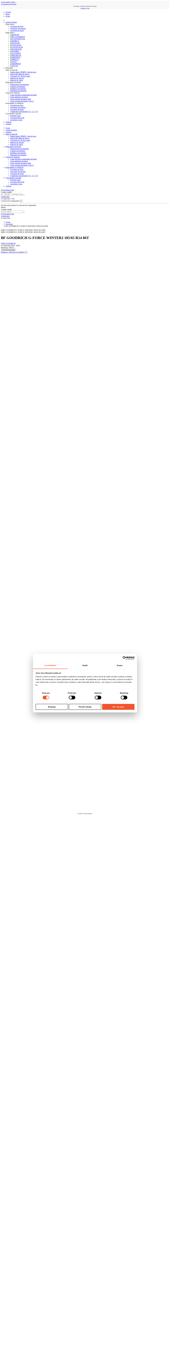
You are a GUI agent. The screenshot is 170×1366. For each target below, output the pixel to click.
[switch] (72, 697)
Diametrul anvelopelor (18, 91)
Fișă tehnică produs (8, 250)
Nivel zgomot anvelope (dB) (20, 99)
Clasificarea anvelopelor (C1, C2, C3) (24, 112)
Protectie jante (15, 116)
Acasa (8, 16)
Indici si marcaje (11, 134)
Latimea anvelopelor (17, 87)
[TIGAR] (14, 66)
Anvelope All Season (18, 28)
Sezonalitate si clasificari (14, 167)
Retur (8, 14)
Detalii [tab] (85, 665)
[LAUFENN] (15, 53)
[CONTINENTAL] (17, 39)
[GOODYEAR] (16, 47)
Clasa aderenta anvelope (19, 97)
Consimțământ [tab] (50, 665)
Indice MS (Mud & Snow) (19, 74)
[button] (9, 68)
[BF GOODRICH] (17, 37)
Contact (8, 186)
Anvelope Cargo (16, 120)
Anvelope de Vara (16, 26)
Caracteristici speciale (13, 178)
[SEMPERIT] (15, 64)
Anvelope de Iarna (17, 31)
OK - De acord (118, 707)
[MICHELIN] (15, 55)
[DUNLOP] (15, 43)
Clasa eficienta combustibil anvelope (23, 95)
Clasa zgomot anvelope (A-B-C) (22, 101)
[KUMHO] (14, 51)
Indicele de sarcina (17, 78)
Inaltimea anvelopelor (18, 89)
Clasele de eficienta (13, 157)
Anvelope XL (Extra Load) (20, 76)
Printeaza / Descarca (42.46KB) (13, 252)
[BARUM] (14, 35)
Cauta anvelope (11, 130)
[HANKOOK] (16, 49)
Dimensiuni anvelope (13, 147)
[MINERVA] (15, 58)
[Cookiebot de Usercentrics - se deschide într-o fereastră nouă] (124, 658)
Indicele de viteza (16, 80)
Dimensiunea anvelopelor (19, 85)
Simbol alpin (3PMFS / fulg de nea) (23, 72)
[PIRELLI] (14, 60)
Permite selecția (85, 707)
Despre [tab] (120, 665)
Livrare (8, 12)
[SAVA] (13, 62)
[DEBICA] (14, 41)
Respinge (52, 707)
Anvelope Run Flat (17, 118)
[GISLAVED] (15, 45)
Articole (8, 132)
